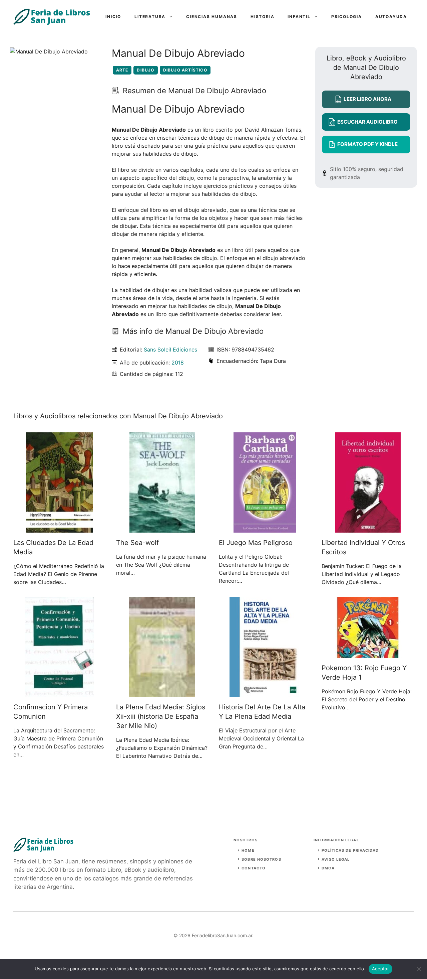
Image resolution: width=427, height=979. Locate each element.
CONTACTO (254, 868)
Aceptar (380, 968)
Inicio (113, 16)
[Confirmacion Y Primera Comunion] (59, 693)
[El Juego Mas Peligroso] (265, 528)
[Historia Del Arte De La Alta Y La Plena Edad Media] (265, 693)
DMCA (328, 868)
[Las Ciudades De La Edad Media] (59, 528)
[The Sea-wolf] (162, 528)
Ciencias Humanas (211, 16)
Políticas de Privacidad (350, 850)
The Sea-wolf (137, 543)
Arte (122, 70)
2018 (177, 362)
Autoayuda (391, 16)
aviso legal (336, 859)
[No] (418, 969)
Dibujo (145, 70)
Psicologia (346, 16)
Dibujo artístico (185, 70)
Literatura (149, 16)
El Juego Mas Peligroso (256, 543)
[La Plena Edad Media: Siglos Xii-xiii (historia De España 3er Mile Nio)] (162, 693)
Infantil (299, 16)
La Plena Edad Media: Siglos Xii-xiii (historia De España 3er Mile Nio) (160, 716)
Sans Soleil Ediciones (170, 349)
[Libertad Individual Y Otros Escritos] (368, 528)
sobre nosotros (261, 859)
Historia (262, 16)
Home (248, 850)
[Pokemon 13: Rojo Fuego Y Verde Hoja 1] (368, 654)
